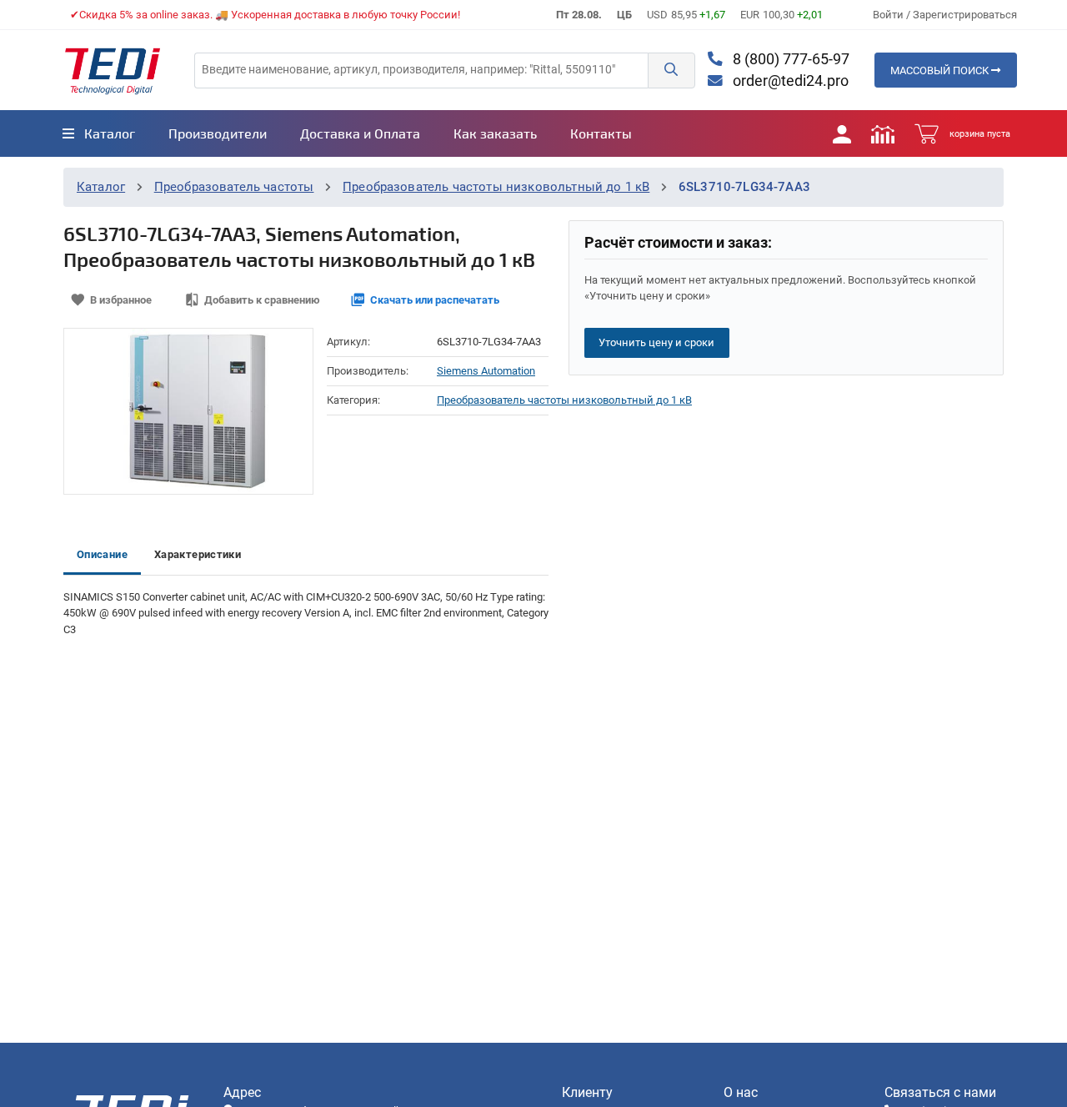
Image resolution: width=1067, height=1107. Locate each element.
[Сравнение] (882, 133)
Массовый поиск (940, 70)
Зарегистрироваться (965, 14)
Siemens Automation (486, 371)
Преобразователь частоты (234, 186)
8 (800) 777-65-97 (789, 59)
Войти (889, 14)
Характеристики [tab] (197, 554)
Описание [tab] (102, 554)
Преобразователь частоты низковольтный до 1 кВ (496, 186)
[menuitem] (99, 133)
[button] (671, 70)
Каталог (101, 186)
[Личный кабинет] (842, 133)
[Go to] (112, 70)
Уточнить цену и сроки (656, 342)
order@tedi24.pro (789, 81)
